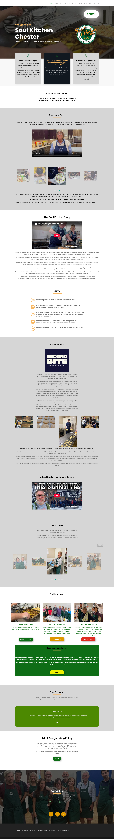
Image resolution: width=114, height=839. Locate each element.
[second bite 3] (68, 446)
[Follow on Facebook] (51, 812)
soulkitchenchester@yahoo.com (57, 799)
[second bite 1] (24, 427)
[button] (95, 163)
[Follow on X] (57, 812)
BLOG (90, 3)
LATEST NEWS (83, 3)
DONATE (91, 14)
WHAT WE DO (66, 3)
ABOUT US (58, 3)
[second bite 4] (90, 427)
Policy (57, 756)
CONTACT (96, 3)
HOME (52, 3)
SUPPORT (74, 3)
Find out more (25, 637)
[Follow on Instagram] (63, 812)
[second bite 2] (46, 427)
